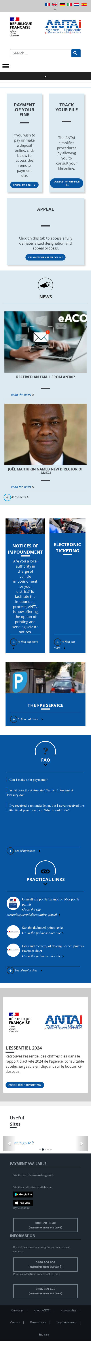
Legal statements (67, 1322)
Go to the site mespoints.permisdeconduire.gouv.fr (32, 912)
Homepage (17, 1310)
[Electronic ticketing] (67, 525)
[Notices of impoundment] (25, 526)
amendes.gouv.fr (43, 1175)
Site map (44, 1334)
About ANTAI (42, 1310)
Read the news (21, 395)
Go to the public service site (41, 932)
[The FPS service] (45, 677)
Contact (15, 1322)
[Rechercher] (76, 53)
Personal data (38, 1322)
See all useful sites (26, 970)
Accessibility (68, 1310)
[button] (45, 765)
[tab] (45, 764)
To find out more (27, 642)
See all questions (25, 851)
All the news (18, 497)
